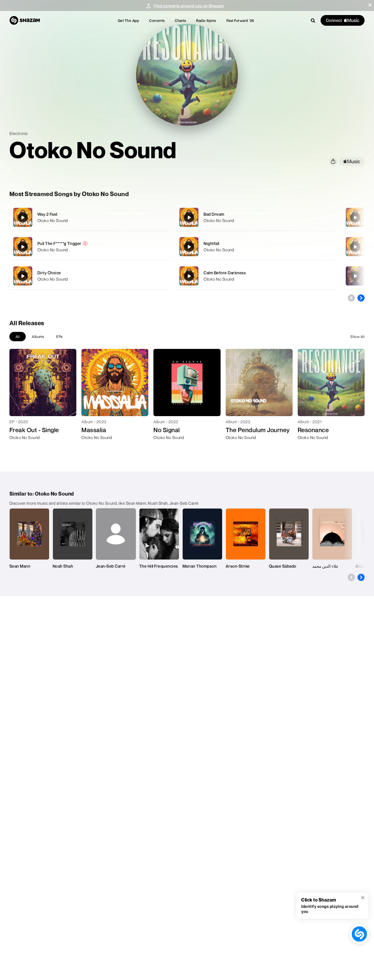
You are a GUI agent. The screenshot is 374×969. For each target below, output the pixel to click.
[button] (369, 5)
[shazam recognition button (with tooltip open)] (359, 934)
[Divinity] (355, 217)
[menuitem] (128, 20)
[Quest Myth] (355, 247)
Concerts (157, 20)
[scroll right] (361, 298)
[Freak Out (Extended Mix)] (355, 276)
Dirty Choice (49, 272)
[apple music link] (352, 161)
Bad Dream (214, 214)
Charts (180, 20)
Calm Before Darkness (225, 272)
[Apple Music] (18, 447)
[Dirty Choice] (89, 276)
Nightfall (211, 243)
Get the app (128, 20)
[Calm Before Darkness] (255, 276)
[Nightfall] (255, 246)
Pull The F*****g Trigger (59, 243)
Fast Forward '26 (240, 20)
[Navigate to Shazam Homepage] (24, 20)
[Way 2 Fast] (89, 217)
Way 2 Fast (47, 214)
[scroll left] (351, 298)
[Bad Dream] (255, 217)
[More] (158, 217)
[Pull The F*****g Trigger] (89, 246)
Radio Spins (206, 20)
